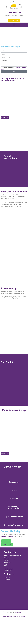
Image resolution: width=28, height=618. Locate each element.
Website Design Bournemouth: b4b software (14, 616)
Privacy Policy (18, 612)
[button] (14, 24)
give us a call (4, 536)
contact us (12, 536)
